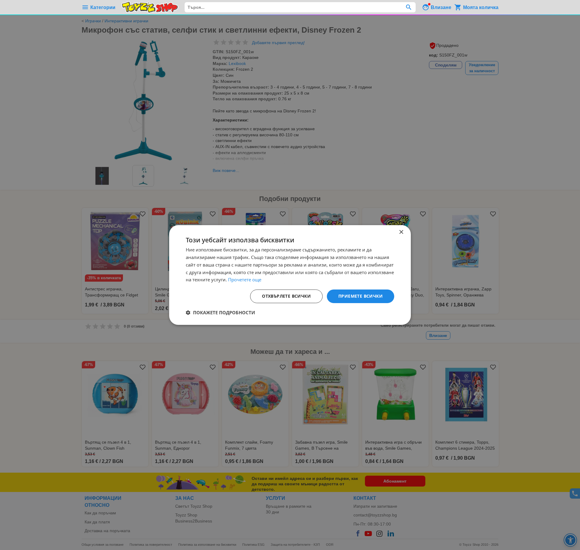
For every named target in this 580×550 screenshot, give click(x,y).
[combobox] (300, 7)
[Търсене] (408, 7)
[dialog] (290, 275)
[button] (220, 312)
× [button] (401, 232)
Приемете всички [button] (360, 296)
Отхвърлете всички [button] (286, 296)
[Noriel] (149, 7)
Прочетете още (244, 280)
